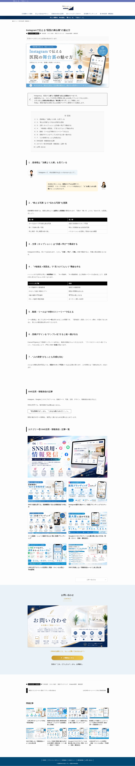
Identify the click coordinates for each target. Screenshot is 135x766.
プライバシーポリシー (54, 760)
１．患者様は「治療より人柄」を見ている (51, 119)
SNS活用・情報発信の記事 (46, 141)
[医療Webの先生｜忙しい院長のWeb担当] (67, 7)
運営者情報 (80, 760)
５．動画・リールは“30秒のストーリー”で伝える (53, 131)
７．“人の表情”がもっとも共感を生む (49, 137)
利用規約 (64, 760)
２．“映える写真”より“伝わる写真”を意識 (50, 122)
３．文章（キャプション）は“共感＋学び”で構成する (54, 125)
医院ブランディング (59, 33)
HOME (44, 760)
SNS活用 (44, 33)
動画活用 (76, 33)
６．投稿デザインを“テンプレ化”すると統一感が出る (54, 134)
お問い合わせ (41, 147)
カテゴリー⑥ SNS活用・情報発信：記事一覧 (52, 144)
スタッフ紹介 (50, 33)
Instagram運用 (69, 33)
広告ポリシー (72, 760)
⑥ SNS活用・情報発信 (33, 33)
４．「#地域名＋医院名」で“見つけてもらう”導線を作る (55, 128)
